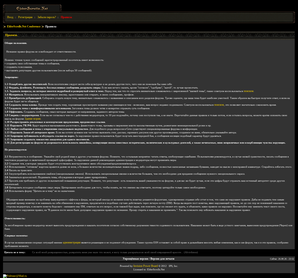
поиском (249, 91)
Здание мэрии (33, 118)
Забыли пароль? (46, 17)
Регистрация (25, 17)
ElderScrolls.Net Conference (24, 26)
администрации (72, 242)
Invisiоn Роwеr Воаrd (145, 266)
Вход (10, 17)
